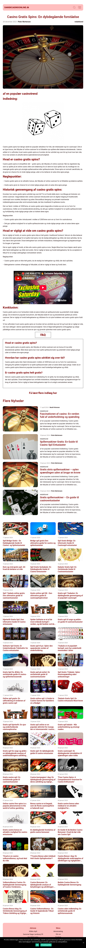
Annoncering (58, 931)
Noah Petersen (55, 407)
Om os (58, 934)
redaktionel (79, 22)
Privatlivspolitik (46, 945)
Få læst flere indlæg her (43, 392)
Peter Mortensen (24, 22)
